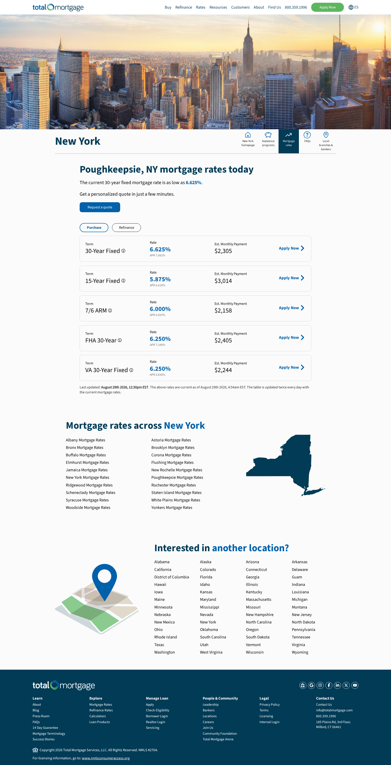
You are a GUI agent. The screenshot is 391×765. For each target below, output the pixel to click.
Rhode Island (165, 637)
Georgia (252, 577)
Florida (206, 577)
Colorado (208, 570)
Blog (36, 710)
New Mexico (164, 622)
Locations (210, 716)
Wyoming (300, 652)
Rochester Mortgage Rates (173, 485)
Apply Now (327, 7)
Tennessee (301, 637)
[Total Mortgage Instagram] (320, 685)
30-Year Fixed (102, 250)
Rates (200, 7)
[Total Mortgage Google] (311, 685)
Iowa (158, 592)
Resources (218, 7)
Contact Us (324, 704)
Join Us (208, 727)
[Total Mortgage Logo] (64, 685)
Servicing (152, 727)
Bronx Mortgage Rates (84, 447)
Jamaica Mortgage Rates (87, 470)
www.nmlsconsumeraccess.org (106, 758)
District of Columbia (171, 577)
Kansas (206, 592)
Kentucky (254, 592)
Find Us (274, 7)
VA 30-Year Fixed (106, 370)
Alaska (205, 562)
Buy (168, 7)
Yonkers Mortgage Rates (171, 507)
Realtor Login (155, 721)
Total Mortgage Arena (218, 739)
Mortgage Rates (100, 704)
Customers (240, 7)
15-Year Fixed (102, 280)
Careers (208, 721)
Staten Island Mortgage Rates (176, 493)
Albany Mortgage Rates (85, 440)
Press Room (41, 716)
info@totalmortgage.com (334, 710)
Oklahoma (209, 630)
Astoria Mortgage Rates (171, 440)
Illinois (252, 584)
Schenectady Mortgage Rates (90, 493)
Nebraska (162, 615)
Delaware (300, 570)
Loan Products (99, 721)
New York (208, 622)
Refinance (183, 7)
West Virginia (211, 652)
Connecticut (256, 570)
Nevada (206, 615)
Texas (159, 645)
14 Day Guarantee (45, 727)
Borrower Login (157, 716)
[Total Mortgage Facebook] (328, 685)
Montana (299, 607)
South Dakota (257, 637)
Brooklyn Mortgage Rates (173, 447)
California (162, 570)
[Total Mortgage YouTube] (354, 685)
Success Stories (44, 739)
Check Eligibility (157, 710)
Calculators (97, 716)
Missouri (253, 607)
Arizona (252, 562)
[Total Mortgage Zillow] (302, 685)
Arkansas (300, 562)
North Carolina (259, 622)
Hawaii (160, 584)
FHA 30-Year (101, 340)
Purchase (94, 227)
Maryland (208, 599)
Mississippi (209, 607)
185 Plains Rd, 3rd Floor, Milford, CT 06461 (333, 724)
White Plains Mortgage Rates (175, 500)
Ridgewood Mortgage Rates (89, 485)
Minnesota (163, 607)
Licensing (266, 716)
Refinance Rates (101, 710)
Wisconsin (255, 652)
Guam (297, 577)
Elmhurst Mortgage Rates (87, 462)
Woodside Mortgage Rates (88, 507)
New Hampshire (260, 615)
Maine (159, 599)
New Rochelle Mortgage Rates (176, 470)
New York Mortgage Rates (87, 477)
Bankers (209, 710)
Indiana (298, 584)
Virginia (298, 645)
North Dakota (303, 622)
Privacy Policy (270, 704)
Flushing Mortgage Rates (172, 462)
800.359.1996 (296, 7)
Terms (264, 710)
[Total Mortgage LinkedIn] (337, 685)
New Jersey (302, 615)
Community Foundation (220, 733)
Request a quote (100, 207)
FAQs (36, 721)
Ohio (158, 630)
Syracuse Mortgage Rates (87, 500)
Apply (150, 704)
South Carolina (213, 637)
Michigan (300, 599)
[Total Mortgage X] (346, 685)
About (259, 7)
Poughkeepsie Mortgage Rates (177, 477)
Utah (204, 645)
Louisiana (300, 592)
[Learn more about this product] (123, 250)
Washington (164, 652)
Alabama (161, 562)
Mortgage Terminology (49, 733)
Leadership (211, 704)
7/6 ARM (96, 310)
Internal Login (269, 721)
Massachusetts (258, 599)
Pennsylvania (303, 630)
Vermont (253, 645)
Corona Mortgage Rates (171, 455)
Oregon (252, 630)
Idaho (205, 584)
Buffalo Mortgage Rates (86, 455)
